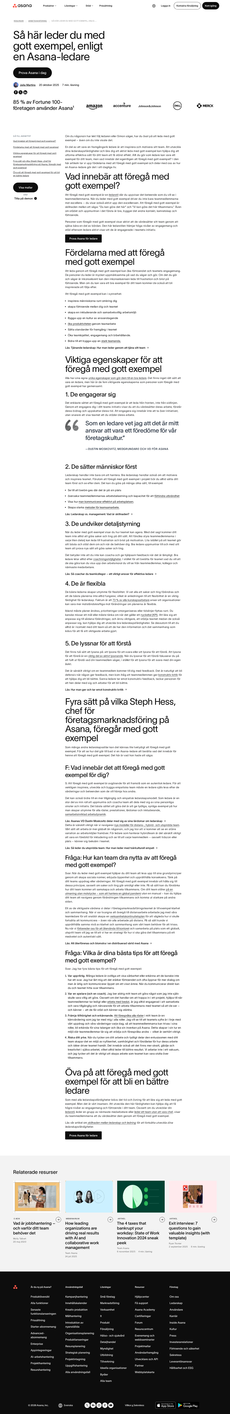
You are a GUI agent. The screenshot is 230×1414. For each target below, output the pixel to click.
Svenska (68, 1405)
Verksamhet (107, 1309)
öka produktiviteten (79, 323)
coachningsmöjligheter (107, 559)
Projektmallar (143, 1346)
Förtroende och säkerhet (184, 1348)
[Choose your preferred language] (154, 5)
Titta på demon (23, 198)
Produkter (48, 5)
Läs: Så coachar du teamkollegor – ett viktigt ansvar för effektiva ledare (109, 573)
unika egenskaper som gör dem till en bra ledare (117, 377)
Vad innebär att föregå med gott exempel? (34, 141)
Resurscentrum (144, 1328)
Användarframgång (146, 1352)
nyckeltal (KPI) (149, 614)
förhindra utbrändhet (166, 495)
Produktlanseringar (76, 1339)
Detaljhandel (108, 1341)
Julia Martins (28, 84)
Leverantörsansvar (181, 1361)
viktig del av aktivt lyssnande (105, 655)
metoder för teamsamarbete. (102, 507)
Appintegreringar (41, 1350)
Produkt (105, 1322)
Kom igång (211, 5)
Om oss (174, 1296)
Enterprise (37, 1343)
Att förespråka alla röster (129, 1015)
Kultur (173, 1328)
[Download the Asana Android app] (187, 1405)
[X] (87, 1405)
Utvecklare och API (146, 1359)
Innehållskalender (76, 1303)
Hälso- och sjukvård (112, 1335)
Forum (138, 1322)
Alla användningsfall (77, 1372)
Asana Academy (145, 1309)
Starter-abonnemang (43, 1326)
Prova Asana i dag (32, 73)
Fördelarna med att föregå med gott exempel (36, 147)
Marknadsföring (109, 1303)
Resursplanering (75, 1346)
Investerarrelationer (181, 1341)
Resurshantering (41, 1369)
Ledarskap (176, 1303)
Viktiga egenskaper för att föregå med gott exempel (34, 155)
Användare (176, 1309)
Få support (141, 1303)
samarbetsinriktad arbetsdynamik (85, 814)
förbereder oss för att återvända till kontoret (103, 928)
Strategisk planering (77, 1352)
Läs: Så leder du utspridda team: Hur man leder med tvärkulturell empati (109, 847)
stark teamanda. (111, 340)
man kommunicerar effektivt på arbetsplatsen (106, 501)
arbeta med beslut (118, 1001)
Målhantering (73, 1315)
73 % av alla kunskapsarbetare (131, 599)
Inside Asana (177, 1322)
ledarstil (113, 194)
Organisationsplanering (79, 1333)
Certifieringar (143, 1315)
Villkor (128, 1405)
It (101, 1315)
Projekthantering (41, 1363)
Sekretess (176, 1354)
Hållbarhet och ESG (181, 1367)
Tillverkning (107, 1361)
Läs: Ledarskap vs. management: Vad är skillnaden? (97, 514)
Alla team (106, 1380)
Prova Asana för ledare (83, 238)
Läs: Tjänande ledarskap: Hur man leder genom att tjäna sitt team (105, 347)
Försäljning (107, 1328)
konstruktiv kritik (168, 674)
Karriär (173, 1315)
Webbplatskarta (144, 1372)
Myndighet (106, 1348)
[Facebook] (105, 1405)
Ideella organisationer (113, 1367)
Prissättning (105, 5)
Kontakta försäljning (187, 5)
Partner (139, 1365)
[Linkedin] (93, 1405)
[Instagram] (99, 1405)
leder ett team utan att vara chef (153, 1111)
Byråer (104, 1374)
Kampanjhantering (76, 1296)
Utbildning (106, 1354)
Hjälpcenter (142, 1296)
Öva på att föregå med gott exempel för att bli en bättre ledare (36, 174)
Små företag (107, 1296)
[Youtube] (110, 1405)
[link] (18, 21)
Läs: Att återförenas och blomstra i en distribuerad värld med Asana (107, 943)
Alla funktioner (39, 1303)
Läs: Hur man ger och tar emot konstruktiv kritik (94, 689)
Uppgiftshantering (76, 1365)
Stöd (88, 5)
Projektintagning (75, 1359)
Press (173, 1335)
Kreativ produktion (76, 1309)
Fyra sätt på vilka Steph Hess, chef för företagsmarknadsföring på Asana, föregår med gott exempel (37, 164)
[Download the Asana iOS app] (165, 1405)
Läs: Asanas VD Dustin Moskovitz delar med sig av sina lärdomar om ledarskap (113, 820)
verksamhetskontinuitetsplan (127, 916)
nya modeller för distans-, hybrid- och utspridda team (146, 825)
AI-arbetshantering (42, 1356)
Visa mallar (25, 187)
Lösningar (69, 5)
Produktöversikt (40, 1296)
